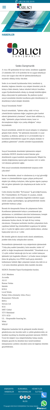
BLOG (25, 401)
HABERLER (9, 391)
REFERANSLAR (24, 391)
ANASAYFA (8, 388)
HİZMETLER (37, 388)
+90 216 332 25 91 (26, 1)
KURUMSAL (23, 388)
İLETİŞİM (39, 391)
